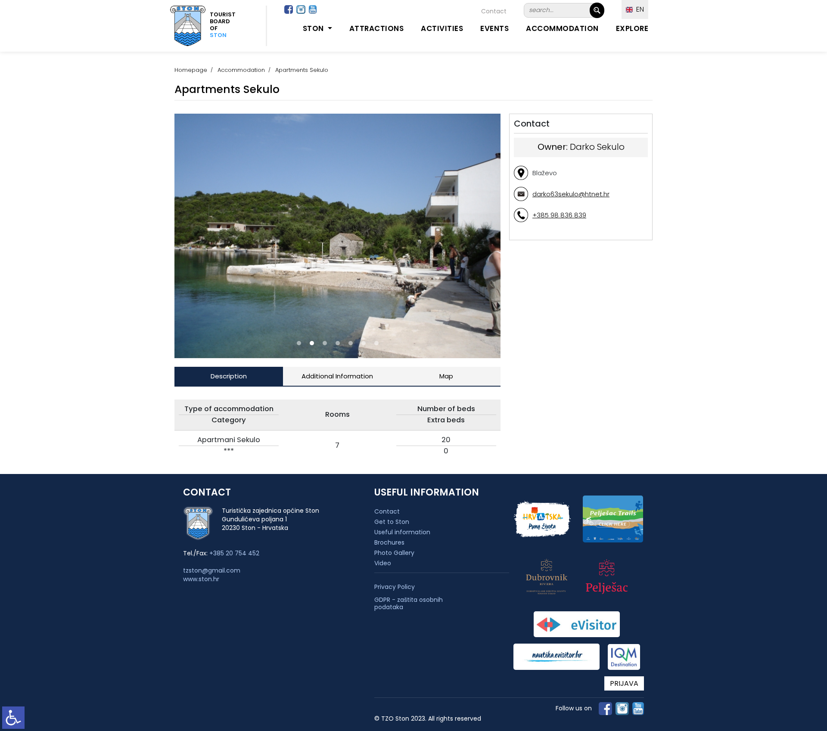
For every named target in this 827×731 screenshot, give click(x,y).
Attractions (376, 28)
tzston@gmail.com (211, 570)
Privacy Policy (394, 587)
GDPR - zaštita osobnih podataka (408, 603)
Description (229, 376)
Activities (442, 28)
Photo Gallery (394, 552)
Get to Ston (391, 521)
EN (638, 9)
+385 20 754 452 (234, 553)
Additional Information (337, 376)
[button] (299, 343)
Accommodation (562, 28)
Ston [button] (314, 28)
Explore (632, 28)
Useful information (402, 532)
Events (494, 28)
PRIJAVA (624, 683)
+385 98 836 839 (559, 215)
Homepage (190, 70)
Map (446, 376)
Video (382, 563)
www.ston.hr (201, 579)
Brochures (389, 542)
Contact (494, 11)
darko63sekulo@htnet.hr (570, 193)
